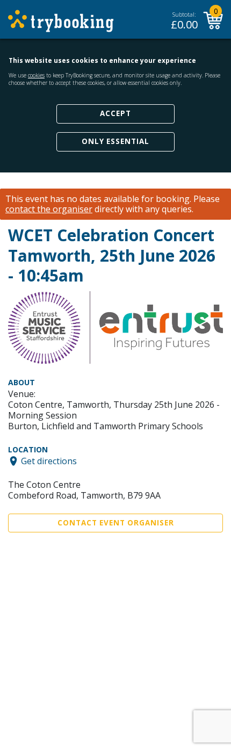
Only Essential (115, 141)
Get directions (49, 461)
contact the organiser (48, 209)
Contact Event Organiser (115, 523)
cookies (36, 75)
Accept (115, 113)
